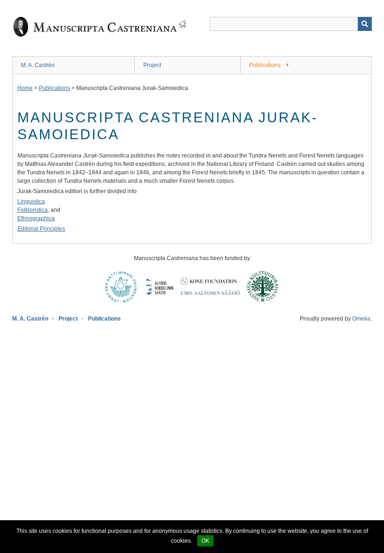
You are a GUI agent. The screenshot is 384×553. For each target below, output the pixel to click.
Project (152, 65)
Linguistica (31, 201)
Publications (265, 65)
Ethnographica (36, 218)
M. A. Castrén (38, 65)
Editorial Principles (41, 228)
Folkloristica (32, 210)
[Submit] (365, 24)
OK (205, 541)
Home (25, 88)
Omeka (361, 318)
